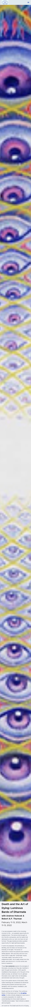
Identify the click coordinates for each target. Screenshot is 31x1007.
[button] (28, 2)
